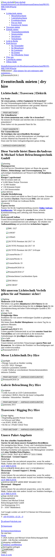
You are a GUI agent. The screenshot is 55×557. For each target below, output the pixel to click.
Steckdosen (15, 36)
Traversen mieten (13, 27)
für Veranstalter (17, 46)
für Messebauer (17, 48)
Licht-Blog (19, 4)
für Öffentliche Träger (20, 55)
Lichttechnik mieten (14, 13)
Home (3, 4)
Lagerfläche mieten (14, 59)
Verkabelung (16, 39)
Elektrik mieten (12, 29)
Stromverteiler (17, 34)
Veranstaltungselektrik (20, 32)
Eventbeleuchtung (18, 20)
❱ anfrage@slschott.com (11, 521)
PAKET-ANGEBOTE (10, 129)
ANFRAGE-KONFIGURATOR (13, 146)
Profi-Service (11, 43)
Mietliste (17, 542)
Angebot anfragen (12, 547)
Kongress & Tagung (19, 25)
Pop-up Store (16, 23)
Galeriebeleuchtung (19, 18)
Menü (3, 9)
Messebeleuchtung (18, 16)
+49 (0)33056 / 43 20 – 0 (13, 517)
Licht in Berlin (12, 41)
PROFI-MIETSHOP (10, 113)
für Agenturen (17, 50)
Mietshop (18, 545)
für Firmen (15, 52)
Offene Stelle (11, 62)
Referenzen (10, 4)
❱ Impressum (6, 526)
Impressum (28, 4)
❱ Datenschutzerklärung (11, 531)
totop (4, 552)
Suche (13, 7)
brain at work (6, 555)
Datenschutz (38, 4)
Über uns (10, 57)
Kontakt (10, 549)
